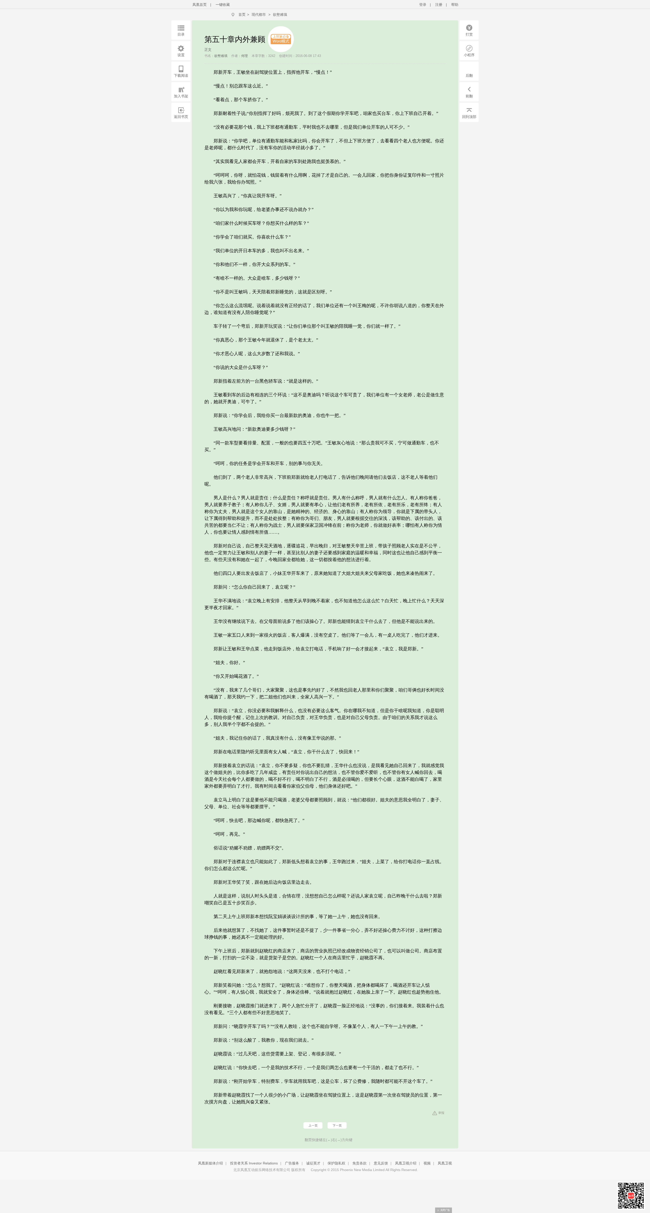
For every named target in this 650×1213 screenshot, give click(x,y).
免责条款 (359, 1163)
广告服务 (292, 1163)
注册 (438, 5)
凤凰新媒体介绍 (210, 1163)
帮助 (454, 5)
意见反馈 (381, 1163)
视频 (427, 1163)
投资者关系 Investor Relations (254, 1163)
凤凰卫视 (445, 1163)
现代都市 (259, 14)
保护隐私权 (336, 1163)
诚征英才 (313, 1163)
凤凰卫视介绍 (405, 1163)
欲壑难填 (280, 14)
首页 (242, 14)
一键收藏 (223, 5)
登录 (422, 5)
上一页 (313, 1125)
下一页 (337, 1125)
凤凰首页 (199, 5)
